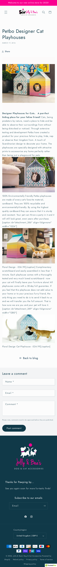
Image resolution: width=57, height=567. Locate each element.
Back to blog (30, 358)
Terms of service (46, 559)
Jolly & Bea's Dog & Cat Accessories (27, 556)
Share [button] (7, 51)
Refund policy (18, 559)
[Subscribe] (44, 505)
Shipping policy (30, 564)
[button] (6, 12)
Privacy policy (31, 559)
